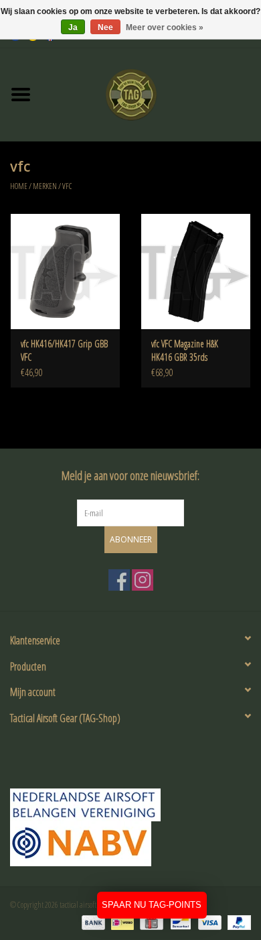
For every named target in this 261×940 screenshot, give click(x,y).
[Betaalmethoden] (91, 921)
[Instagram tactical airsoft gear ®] (142, 580)
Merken (45, 186)
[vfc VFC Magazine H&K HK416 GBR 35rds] (196, 271)
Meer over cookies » (164, 27)
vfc (67, 186)
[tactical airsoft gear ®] (151, 93)
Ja (73, 27)
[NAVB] (130, 804)
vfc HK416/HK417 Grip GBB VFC (64, 350)
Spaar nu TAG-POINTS (151, 905)
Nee (105, 27)
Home (18, 186)
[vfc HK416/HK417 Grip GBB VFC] (65, 271)
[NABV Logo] (130, 843)
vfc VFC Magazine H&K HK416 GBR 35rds (184, 350)
